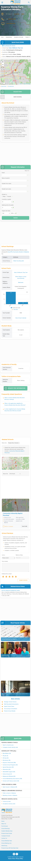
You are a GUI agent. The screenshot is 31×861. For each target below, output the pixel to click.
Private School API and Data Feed (9, 848)
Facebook (17, 854)
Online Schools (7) (7, 774)
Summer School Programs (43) (10, 765)
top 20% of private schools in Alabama (18, 252)
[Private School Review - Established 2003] (15, 2)
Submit (15, 218)
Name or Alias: (19, 555)
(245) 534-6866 (12, 19)
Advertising (4, 846)
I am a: (3, 555)
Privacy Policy (19, 859)
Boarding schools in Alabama (10, 795)
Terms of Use (11, 859)
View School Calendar (20, 318)
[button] (3, 576)
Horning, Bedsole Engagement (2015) (11, 590)
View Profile (24, 526)
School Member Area (6, 841)
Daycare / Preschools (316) (9, 763)
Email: (3, 173)
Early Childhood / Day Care (16, 48)
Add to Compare (9, 526)
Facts (2, 37)
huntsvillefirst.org (10, 23)
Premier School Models (9, 711)
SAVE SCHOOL (18, 97)
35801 (22, 14)
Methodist (20, 282)
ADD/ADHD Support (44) (9, 772)
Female (9, 196)
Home (2, 821)
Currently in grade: (6, 199)
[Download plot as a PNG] (27, 292)
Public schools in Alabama (9, 793)
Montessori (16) (6, 760)
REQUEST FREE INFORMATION (16, 388)
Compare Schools (5, 836)
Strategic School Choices (10, 702)
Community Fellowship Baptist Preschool (14, 452)
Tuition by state (7, 801)
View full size (3, 86)
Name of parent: (6, 178)
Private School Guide (6, 833)
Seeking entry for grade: (8, 205)
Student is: (4, 194)
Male (4, 196)
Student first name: (6, 184)
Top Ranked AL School (9, 46)
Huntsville (16, 14)
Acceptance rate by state (9, 804)
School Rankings (5, 828)
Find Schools (4, 826)
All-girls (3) (5, 756)
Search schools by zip (8, 745)
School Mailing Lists (6, 843)
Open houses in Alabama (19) (10, 787)
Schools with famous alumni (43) (11, 781)
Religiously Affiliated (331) (9, 776)
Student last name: (6, 189)
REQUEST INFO (17, 92)
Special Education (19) (8, 767)
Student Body (9, 37)
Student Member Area (6, 831)
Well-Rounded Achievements (11, 704)
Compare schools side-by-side (10, 747)
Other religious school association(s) (20, 277)
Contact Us (4, 838)
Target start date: (6, 211)
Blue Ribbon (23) (7, 753)
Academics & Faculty (18, 37)
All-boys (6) (5, 758)
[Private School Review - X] (14, 854)
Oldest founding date (18, 261)
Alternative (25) (6, 769)
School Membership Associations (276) (12, 779)
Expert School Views (9, 706)
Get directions (11, 86)
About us (3, 824)
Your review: (5, 561)
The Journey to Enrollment (10, 709)
